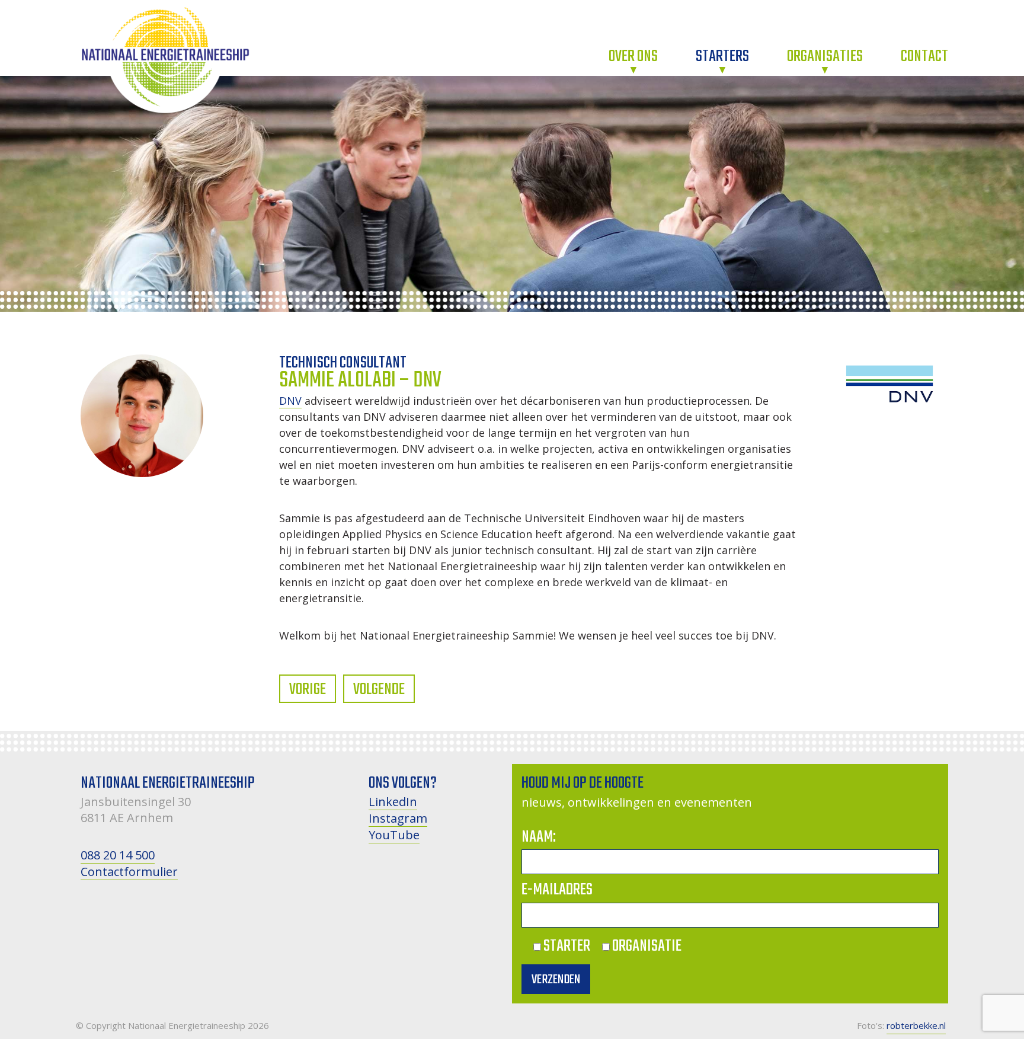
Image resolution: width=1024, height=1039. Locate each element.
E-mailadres (557, 890)
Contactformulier (129, 872)
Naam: (538, 837)
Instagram (398, 818)
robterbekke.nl (916, 1025)
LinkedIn (393, 802)
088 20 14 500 (118, 855)
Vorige (307, 689)
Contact (924, 56)
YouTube (394, 835)
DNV (290, 401)
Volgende (379, 689)
